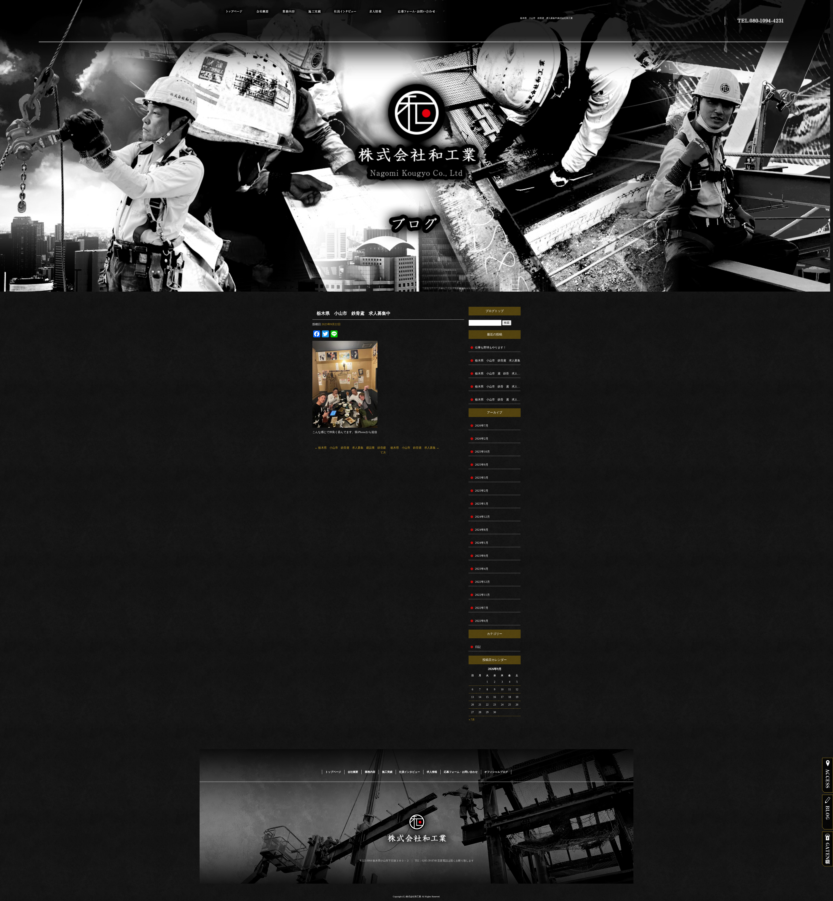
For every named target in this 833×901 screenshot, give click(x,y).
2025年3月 (481, 477)
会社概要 (262, 11)
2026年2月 (481, 438)
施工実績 (315, 11)
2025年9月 (481, 464)
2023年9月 (481, 555)
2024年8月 (481, 529)
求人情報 (375, 11)
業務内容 (288, 11)
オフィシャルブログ (496, 771)
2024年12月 (482, 516)
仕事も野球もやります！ (490, 347)
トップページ (234, 11)
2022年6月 (481, 620)
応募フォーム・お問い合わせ (414, 11)
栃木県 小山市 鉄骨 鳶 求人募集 (498, 386)
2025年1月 (481, 503)
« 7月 (472, 719)
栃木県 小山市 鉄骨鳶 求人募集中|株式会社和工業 (546, 18)
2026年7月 (481, 425)
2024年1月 (481, 542)
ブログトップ (494, 311)
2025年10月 (482, 451)
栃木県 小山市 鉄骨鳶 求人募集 (414, 447)
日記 (478, 646)
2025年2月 (481, 490)
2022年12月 (482, 581)
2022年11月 (482, 594)
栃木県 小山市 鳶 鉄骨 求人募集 (498, 373)
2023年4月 (481, 568)
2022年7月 (481, 607)
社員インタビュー (345, 11)
